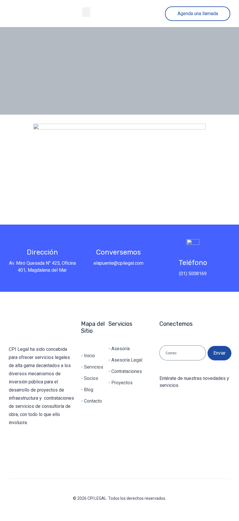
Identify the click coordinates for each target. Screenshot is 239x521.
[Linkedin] (15, 443)
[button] (86, 12)
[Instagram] (33, 443)
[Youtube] (51, 443)
